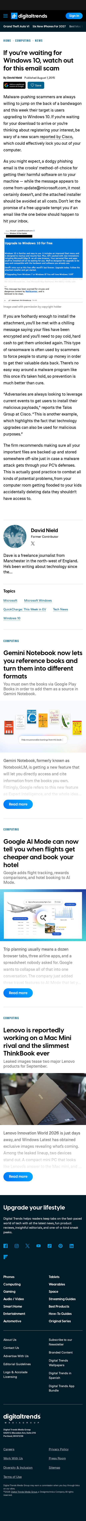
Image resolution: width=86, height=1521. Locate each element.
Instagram (16, 1246)
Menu (5, 16)
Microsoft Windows (38, 600)
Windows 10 (11, 618)
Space (53, 1291)
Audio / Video (13, 1299)
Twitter (27, 1246)
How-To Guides (60, 1314)
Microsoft (10, 600)
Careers (8, 1449)
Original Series (60, 1321)
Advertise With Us (16, 1356)
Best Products (59, 1306)
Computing (12, 1284)
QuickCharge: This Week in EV (24, 609)
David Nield (14, 78)
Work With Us (13, 1458)
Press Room (57, 1458)
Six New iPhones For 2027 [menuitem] (49, 27)
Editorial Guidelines (17, 1364)
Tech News (60, 609)
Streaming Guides (62, 1299)
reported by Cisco (56, 136)
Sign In (74, 16)
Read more (18, 804)
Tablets (54, 1277)
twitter (33, 543)
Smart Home (12, 1306)
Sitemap (54, 1467)
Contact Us (11, 1348)
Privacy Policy (59, 1449)
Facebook (5, 1246)
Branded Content (61, 1352)
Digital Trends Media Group (24, 1491)
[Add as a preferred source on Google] (14, 85)
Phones (8, 1277)
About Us (9, 1340)
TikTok (49, 1246)
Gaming (9, 1291)
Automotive (12, 1321)
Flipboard (5, 1257)
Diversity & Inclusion (18, 1467)
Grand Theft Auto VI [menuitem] (16, 27)
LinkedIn (71, 1246)
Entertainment (14, 1314)
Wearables (57, 1284)
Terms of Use (12, 1477)
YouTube (38, 1246)
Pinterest (60, 1246)
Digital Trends (24, 21)
